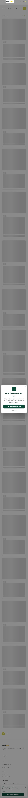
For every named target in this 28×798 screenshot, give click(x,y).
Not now (14, 410)
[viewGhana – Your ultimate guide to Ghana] (10, 1)
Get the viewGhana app (14, 406)
